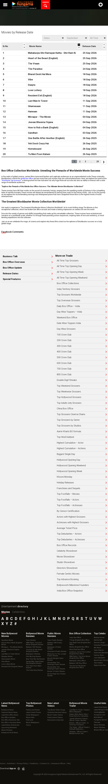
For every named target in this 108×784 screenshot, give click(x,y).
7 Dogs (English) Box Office (79, 640)
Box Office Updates (8, 717)
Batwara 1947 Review (33, 647)
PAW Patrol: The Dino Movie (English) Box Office (79, 657)
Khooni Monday (64, 477)
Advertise (11, 763)
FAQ (69, 763)
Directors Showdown (67, 568)
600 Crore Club (64, 363)
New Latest (53, 704)
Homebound (34, 148)
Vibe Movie (5, 661)
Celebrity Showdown (67, 551)
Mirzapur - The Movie (39, 116)
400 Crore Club (64, 351)
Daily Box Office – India (68, 306)
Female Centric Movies (68, 574)
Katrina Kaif (98, 640)
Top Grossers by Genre (68, 420)
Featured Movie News (9, 712)
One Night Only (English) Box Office (80, 643)
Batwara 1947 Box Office (78, 663)
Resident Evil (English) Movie (12, 666)
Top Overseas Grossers (68, 300)
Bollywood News (7, 710)
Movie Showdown (66, 556)
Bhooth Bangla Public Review (55, 659)
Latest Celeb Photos (33, 712)
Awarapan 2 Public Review (54, 648)
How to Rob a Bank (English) (43, 127)
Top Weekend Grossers (68, 386)
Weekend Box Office (67, 317)
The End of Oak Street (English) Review (34, 650)
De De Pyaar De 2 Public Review (56, 675)
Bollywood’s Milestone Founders (73, 585)
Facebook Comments (12, 232)
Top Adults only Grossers (69, 403)
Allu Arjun (97, 648)
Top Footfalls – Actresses (69, 505)
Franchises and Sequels (68, 488)
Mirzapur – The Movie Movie (12, 647)
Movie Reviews (6, 730)
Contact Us (44, 763)
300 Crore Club (64, 346)
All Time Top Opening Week (70, 272)
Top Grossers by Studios (69, 425)
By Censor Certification (68, 511)
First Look (29, 720)
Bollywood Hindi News (9, 733)
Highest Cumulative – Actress (71, 448)
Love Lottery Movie (8, 664)
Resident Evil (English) (40, 95)
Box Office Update (12, 268)
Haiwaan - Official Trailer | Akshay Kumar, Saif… (78, 732)
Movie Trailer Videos (55, 715)
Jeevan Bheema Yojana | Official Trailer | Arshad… (78, 719)
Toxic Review (31, 640)
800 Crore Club (64, 374)
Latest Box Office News (9, 715)
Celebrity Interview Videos (57, 712)
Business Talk (10, 256)
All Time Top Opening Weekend (72, 278)
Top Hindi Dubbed (65, 437)
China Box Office (65, 408)
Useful (100, 703)
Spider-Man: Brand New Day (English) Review (34, 662)
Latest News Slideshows (10, 725)
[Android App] (18, 768)
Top (100, 633)
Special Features (12, 279)
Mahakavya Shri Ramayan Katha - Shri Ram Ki (52, 52)
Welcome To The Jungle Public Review (56, 655)
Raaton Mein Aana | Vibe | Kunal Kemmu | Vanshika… (79, 715)
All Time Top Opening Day (69, 266)
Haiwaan (32, 111)
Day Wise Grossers (66, 329)
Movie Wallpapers (32, 722)
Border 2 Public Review (56, 671)
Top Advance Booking (68, 579)
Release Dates (10, 273)
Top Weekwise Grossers (69, 391)
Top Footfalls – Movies (68, 494)
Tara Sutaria (98, 663)
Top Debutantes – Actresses (71, 539)
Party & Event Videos (55, 717)
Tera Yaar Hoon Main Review (33, 667)
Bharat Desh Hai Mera (39, 74)
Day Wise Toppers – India (69, 312)
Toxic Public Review (54, 640)
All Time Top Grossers (67, 260)
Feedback (34, 763)
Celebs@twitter (99, 712)
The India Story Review (34, 670)
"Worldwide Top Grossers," (11, 180)
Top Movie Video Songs (56, 710)
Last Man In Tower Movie (10, 654)
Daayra (31, 84)
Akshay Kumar (99, 637)
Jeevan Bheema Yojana (40, 122)
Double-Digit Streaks (67, 380)
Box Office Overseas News (11, 722)
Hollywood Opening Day (68, 460)
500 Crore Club (64, 357)
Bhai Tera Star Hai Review (35, 659)
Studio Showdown (66, 562)
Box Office (80, 633)
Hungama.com (99, 715)
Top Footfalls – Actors (68, 500)
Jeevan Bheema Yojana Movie (10, 650)
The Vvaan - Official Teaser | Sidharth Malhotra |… (79, 728)
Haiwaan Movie (7, 656)
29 (97, 161)
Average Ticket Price (67, 528)
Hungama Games (100, 720)
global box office (27, 178)
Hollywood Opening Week (69, 471)
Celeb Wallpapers (32, 715)
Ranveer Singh (99, 642)
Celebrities (18, 611)
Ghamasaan (34, 106)
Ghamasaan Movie (8, 659)
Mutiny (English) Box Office (79, 647)
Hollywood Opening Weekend (71, 465)
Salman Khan (99, 655)
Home (2, 763)
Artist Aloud (98, 717)
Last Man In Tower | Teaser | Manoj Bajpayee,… (79, 711)
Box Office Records (66, 545)
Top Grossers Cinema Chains (71, 414)
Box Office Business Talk (10, 720)
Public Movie (54, 634)
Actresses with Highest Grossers (73, 522)
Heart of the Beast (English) (43, 58)
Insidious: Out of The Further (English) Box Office (80, 653)
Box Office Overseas (14, 262)
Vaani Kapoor (99, 650)
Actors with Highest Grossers (71, 517)
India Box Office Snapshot (70, 591)
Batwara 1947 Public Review (54, 643)
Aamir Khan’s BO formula (69, 431)
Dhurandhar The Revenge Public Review (56, 663)
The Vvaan (33, 63)
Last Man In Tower (38, 100)
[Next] (103, 162)
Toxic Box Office (75, 637)
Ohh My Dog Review (33, 656)
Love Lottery (34, 90)
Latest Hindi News (100, 707)
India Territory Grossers (68, 289)
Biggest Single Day (66, 454)
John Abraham (99, 658)
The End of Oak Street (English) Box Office (77, 666)
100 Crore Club (64, 334)
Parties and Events (33, 710)
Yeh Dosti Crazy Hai (38, 143)
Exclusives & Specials (55, 720)
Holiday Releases (65, 482)
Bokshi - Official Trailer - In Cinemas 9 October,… (79, 724)
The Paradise (35, 68)
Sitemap (97, 722)
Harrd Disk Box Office (77, 649)
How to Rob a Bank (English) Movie (11, 643)
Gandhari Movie (7, 640)
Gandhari (33, 132)
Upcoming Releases (9, 727)
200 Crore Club (64, 340)
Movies (5, 611)
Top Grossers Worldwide (69, 294)
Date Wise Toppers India (69, 323)
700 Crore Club (64, 369)
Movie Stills (30, 717)
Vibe (30, 79)
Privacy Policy (22, 763)
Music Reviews (99, 727)
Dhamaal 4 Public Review (56, 651)
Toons (28, 725)
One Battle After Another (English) (46, 138)
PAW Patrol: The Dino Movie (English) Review (34, 643)
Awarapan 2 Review (33, 654)
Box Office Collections (68, 283)
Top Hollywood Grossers (69, 397)
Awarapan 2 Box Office (77, 661)
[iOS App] (23, 768)
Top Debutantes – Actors (69, 534)
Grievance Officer (58, 763)
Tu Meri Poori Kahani (39, 154)
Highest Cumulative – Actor (70, 443)
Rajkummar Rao (100, 665)
